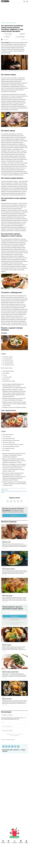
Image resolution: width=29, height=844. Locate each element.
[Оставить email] (14, 612)
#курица (3, 491)
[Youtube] (15, 746)
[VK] (6, 746)
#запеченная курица (9, 491)
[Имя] (14, 722)
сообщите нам (4, 489)
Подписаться (14, 616)
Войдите (24, 717)
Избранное (21, 842)
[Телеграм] (3, 746)
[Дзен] (18, 746)
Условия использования (14, 623)
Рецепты (8, 842)
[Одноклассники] (9, 746)
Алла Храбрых (5, 39)
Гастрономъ (3, 842)
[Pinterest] (12, 746)
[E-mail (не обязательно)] (14, 726)
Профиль (26, 842)
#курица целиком (18, 491)
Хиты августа (14, 842)
